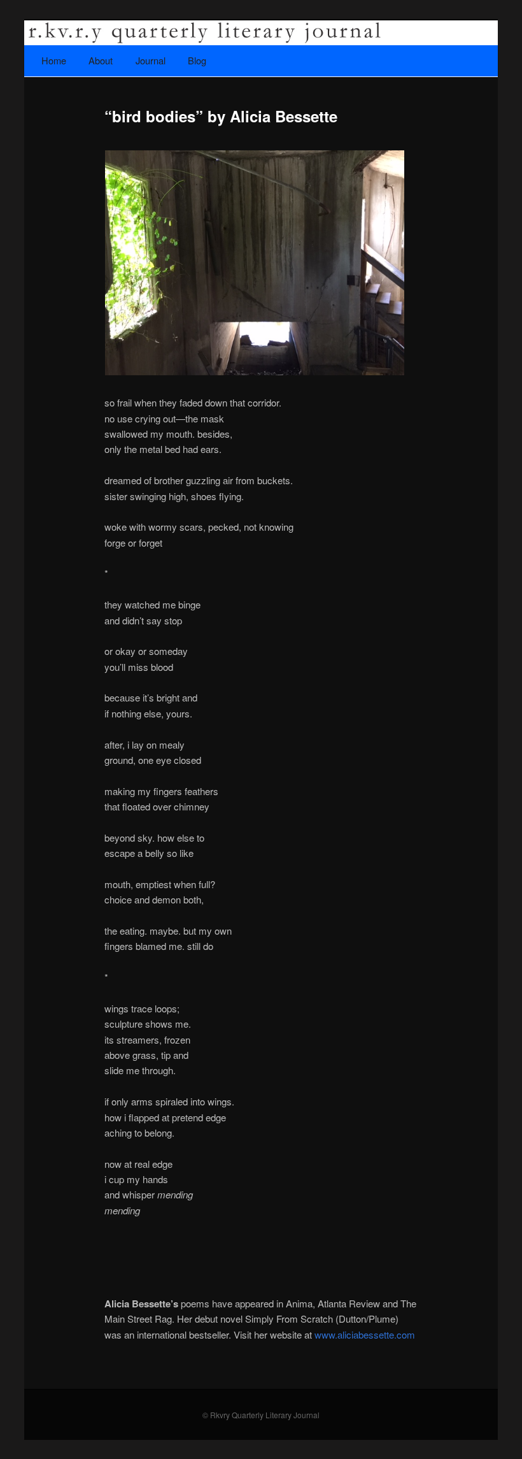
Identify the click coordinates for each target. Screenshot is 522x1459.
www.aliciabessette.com (364, 1334)
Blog (197, 60)
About (100, 60)
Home (53, 60)
